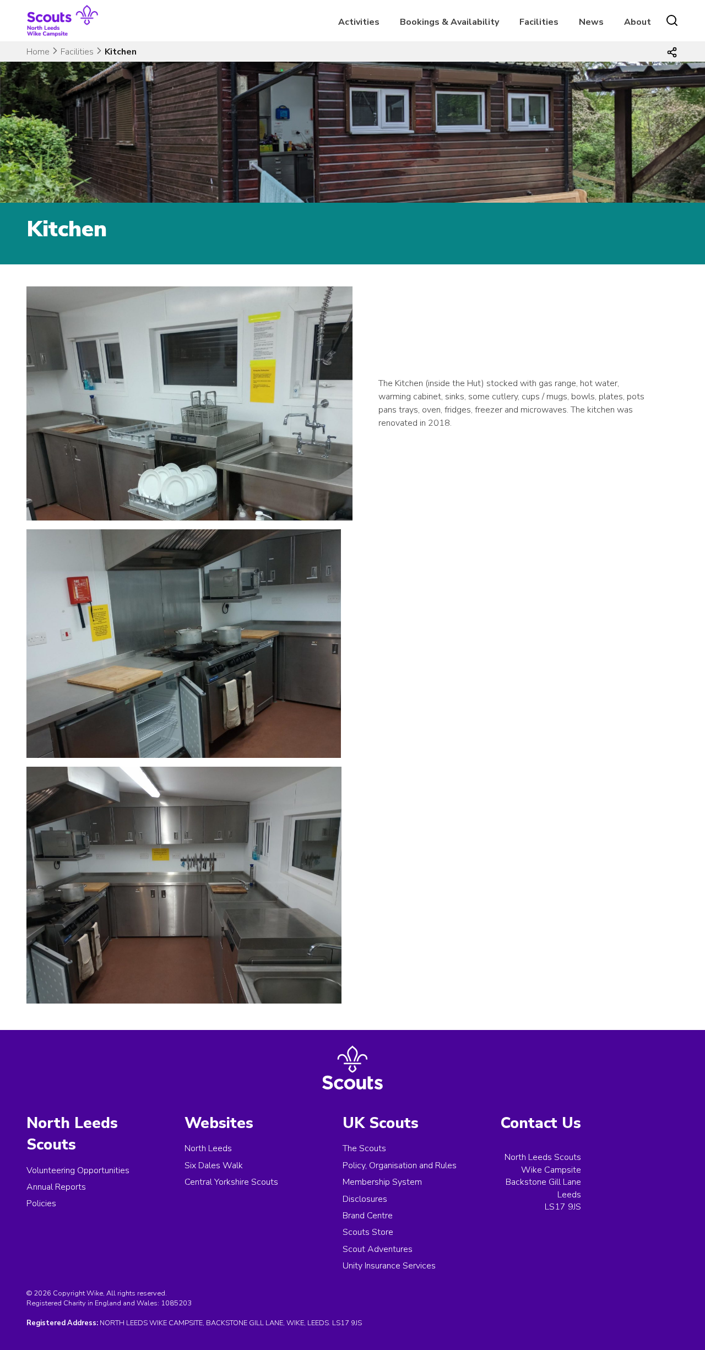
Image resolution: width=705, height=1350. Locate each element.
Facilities (538, 22)
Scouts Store (368, 1232)
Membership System (382, 1182)
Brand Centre (368, 1216)
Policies (41, 1203)
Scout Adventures (378, 1249)
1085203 (176, 1303)
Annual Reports (56, 1187)
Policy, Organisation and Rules (400, 1165)
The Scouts (364, 1148)
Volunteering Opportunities (77, 1170)
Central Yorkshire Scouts (231, 1182)
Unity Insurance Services (389, 1266)
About (637, 22)
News (591, 22)
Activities (358, 22)
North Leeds (208, 1148)
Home (38, 52)
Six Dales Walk (214, 1165)
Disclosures (365, 1199)
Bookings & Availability (449, 22)
